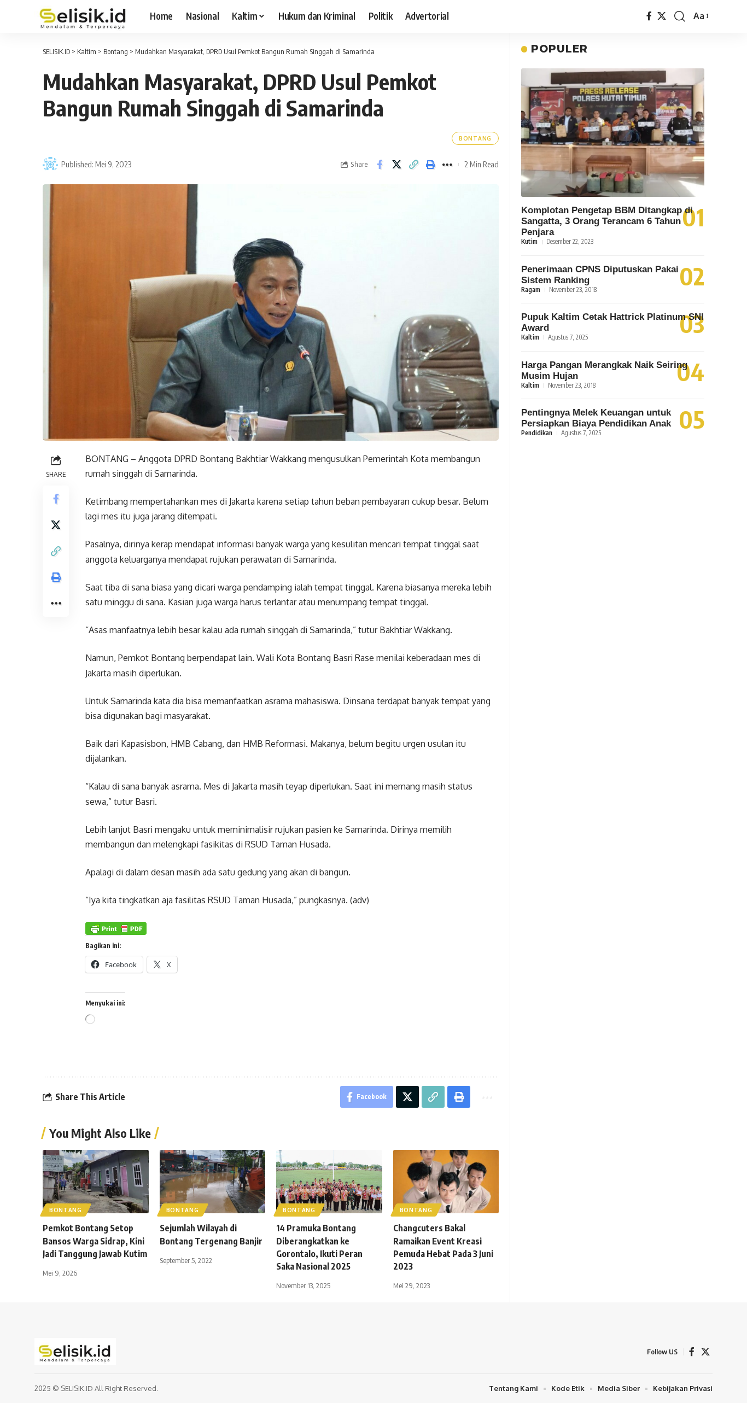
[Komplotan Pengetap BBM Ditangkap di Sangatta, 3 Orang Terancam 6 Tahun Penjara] (612, 132)
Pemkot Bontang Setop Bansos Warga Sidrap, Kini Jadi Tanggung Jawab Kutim (95, 1241)
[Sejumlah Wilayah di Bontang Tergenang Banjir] (213, 1181)
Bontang (475, 138)
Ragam (530, 289)
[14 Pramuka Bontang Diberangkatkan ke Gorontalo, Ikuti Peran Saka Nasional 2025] (329, 1181)
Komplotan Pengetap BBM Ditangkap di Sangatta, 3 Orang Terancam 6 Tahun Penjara (607, 222)
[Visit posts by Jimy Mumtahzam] (50, 164)
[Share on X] (396, 164)
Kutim (529, 242)
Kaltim (530, 337)
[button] (679, 16)
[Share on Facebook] (379, 164)
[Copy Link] (413, 164)
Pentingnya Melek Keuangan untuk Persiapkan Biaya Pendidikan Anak (596, 418)
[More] (447, 164)
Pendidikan (536, 433)
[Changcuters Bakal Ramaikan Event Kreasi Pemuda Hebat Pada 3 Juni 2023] (446, 1181)
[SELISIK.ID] (83, 16)
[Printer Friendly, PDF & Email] (116, 928)
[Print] (430, 164)
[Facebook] (649, 16)
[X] (662, 16)
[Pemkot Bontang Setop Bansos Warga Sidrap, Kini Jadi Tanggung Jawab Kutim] (96, 1181)
